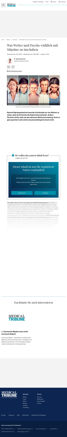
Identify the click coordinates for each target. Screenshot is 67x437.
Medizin (25, 397)
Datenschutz (25, 415)
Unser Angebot (41, 401)
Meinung (25, 403)
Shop (47, 1)
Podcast (25, 405)
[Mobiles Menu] (3, 5)
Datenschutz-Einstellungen (39, 415)
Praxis (24, 399)
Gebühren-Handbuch (38, 1)
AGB (18, 415)
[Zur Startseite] (11, 5)
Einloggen (45, 193)
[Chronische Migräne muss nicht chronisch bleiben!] (16, 317)
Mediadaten (40, 399)
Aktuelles (25, 394)
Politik (24, 401)
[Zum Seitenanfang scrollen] (64, 434)
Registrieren (22, 193)
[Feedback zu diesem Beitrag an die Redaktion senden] (13, 66)
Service (39, 394)
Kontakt (3, 415)
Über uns (39, 397)
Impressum (11, 415)
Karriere (39, 403)
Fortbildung (26, 407)
